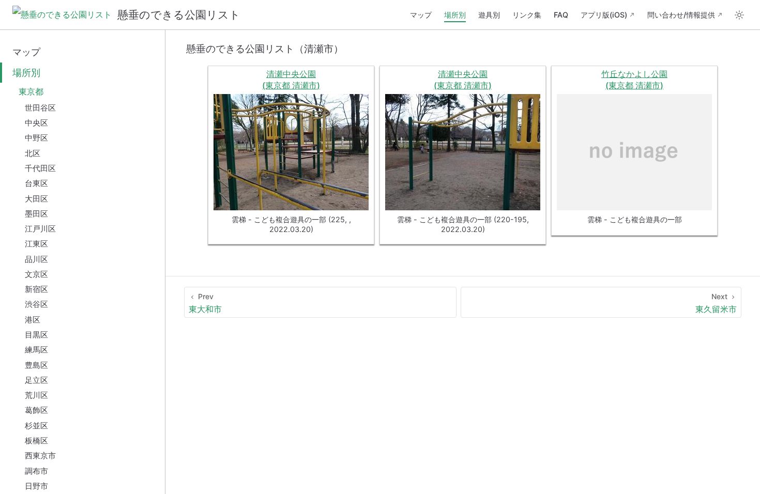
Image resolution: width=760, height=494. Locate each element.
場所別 (455, 14)
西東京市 (40, 455)
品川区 (36, 259)
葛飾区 (36, 410)
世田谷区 (40, 108)
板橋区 (36, 440)
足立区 (36, 380)
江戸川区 (40, 229)
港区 (32, 320)
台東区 (36, 183)
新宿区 (36, 289)
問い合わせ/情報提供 (681, 14)
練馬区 (36, 349)
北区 (32, 153)
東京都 (31, 91)
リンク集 (526, 14)
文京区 (36, 274)
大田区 (36, 199)
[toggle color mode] (739, 15)
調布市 (36, 471)
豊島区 (36, 365)
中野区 (36, 138)
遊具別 (489, 14)
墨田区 (36, 214)
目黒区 (36, 334)
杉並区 (36, 425)
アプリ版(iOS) (604, 14)
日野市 (36, 486)
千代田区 (40, 168)
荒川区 (36, 395)
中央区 (36, 123)
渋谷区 (36, 304)
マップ (421, 14)
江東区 (36, 244)
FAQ (561, 14)
